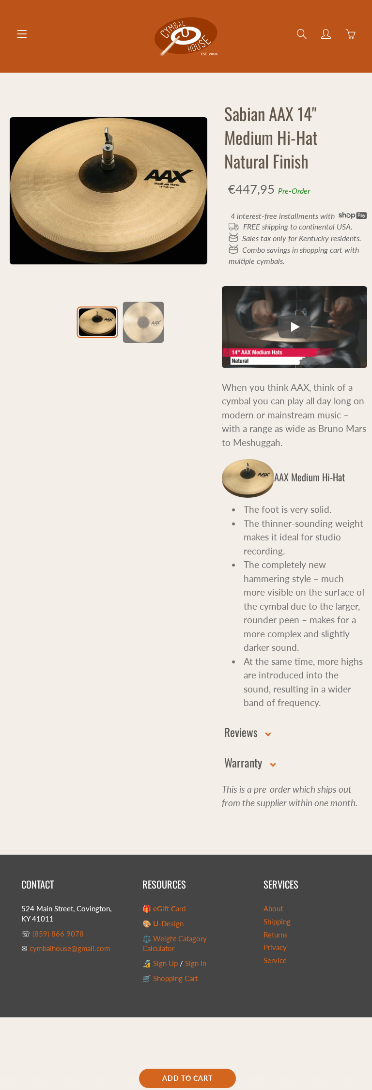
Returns (276, 935)
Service (275, 960)
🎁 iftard (164, 909)
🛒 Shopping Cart (170, 978)
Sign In (195, 963)
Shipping (277, 922)
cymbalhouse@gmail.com (70, 948)
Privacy (275, 947)
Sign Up (165, 963)
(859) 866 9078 (58, 934)
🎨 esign (163, 924)
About (273, 909)
